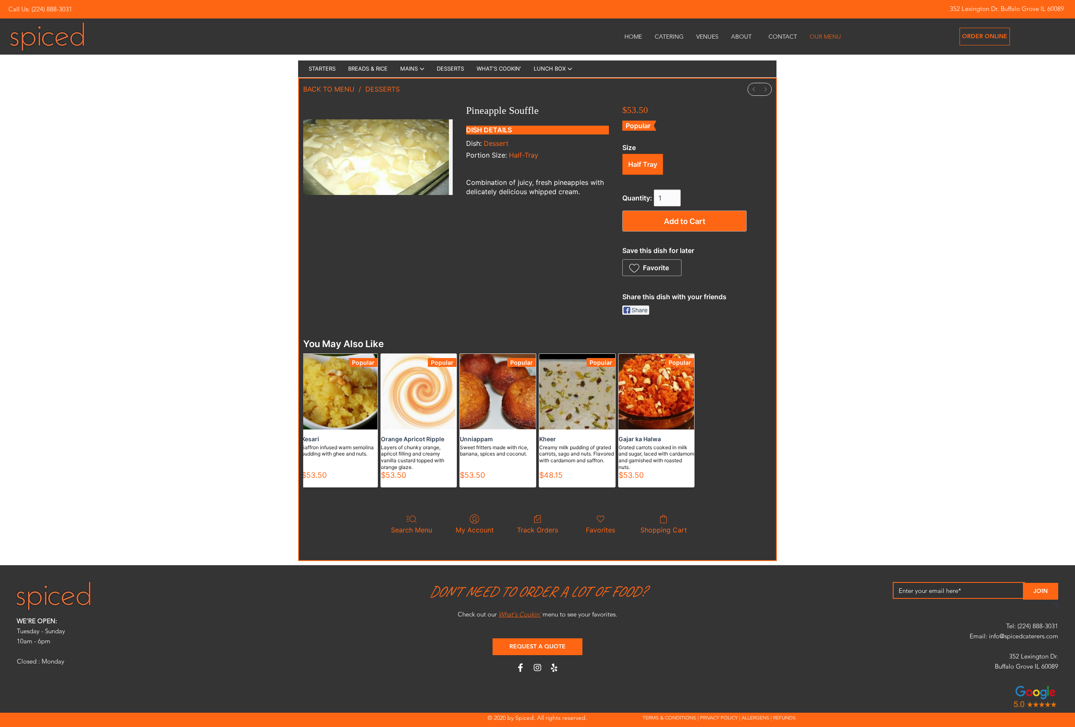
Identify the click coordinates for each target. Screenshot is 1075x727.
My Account (475, 530)
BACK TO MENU (328, 89)
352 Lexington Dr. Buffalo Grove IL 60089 (1007, 9)
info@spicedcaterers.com (1023, 636)
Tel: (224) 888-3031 (1032, 626)
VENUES (707, 36)
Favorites (600, 530)
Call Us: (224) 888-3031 (40, 9)
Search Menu (411, 530)
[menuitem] (754, 89)
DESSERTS (382, 89)
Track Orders (537, 530)
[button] (652, 267)
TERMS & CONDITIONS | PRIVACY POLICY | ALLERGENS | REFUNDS (719, 717)
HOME (633, 36)
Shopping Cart (663, 530)
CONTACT (782, 36)
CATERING (669, 36)
